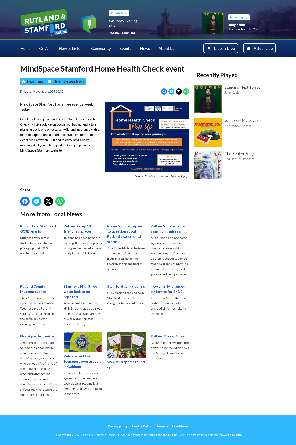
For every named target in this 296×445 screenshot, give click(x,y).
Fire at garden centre (37, 336)
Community (101, 48)
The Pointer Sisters (237, 125)
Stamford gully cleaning (126, 286)
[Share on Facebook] (164, 91)
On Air (44, 48)
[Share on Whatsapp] (186, 91)
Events (125, 48)
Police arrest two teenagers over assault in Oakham (82, 361)
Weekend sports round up (126, 364)
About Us (166, 48)
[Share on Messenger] (171, 91)
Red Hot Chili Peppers (239, 159)
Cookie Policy (142, 426)
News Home (35, 81)
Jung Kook (236, 25)
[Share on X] (179, 91)
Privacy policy (117, 426)
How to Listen (71, 48)
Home (25, 48)
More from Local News (68, 81)
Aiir (238, 435)
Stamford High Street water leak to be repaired (81, 291)
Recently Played (217, 75)
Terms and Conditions (172, 426)
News (145, 48)
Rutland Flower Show (168, 336)
